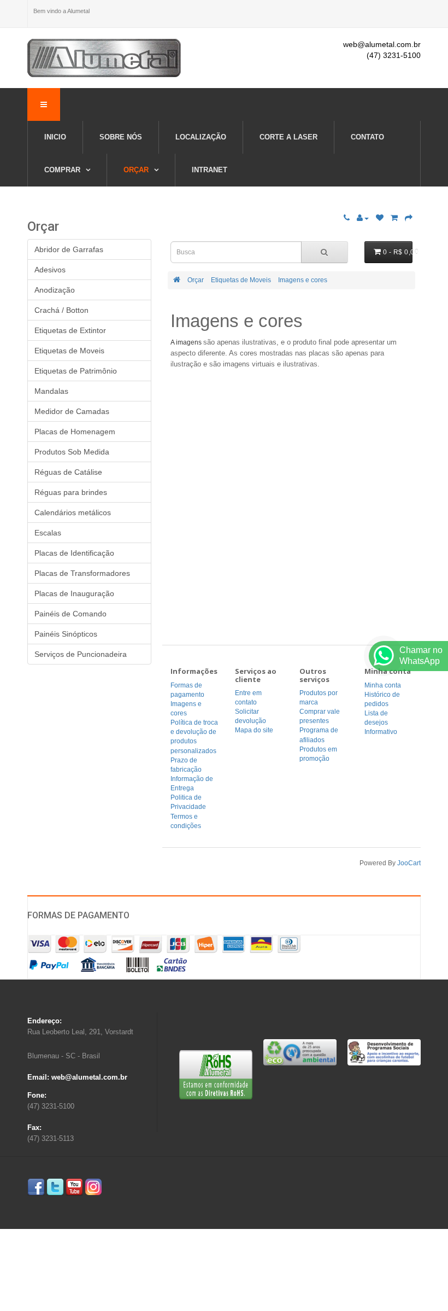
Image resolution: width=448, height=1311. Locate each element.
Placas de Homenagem (74, 431)
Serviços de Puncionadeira (80, 654)
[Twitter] (55, 1187)
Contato (367, 137)
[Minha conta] (363, 218)
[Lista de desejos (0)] (380, 218)
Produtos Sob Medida (71, 451)
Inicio (55, 137)
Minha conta (382, 685)
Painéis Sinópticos (65, 634)
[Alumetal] (104, 58)
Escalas (47, 532)
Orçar (137, 170)
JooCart (409, 863)
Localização (200, 137)
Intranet (209, 170)
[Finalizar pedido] (408, 218)
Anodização (54, 289)
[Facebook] (36, 1187)
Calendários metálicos (72, 512)
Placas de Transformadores (82, 573)
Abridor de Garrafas (68, 249)
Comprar (63, 170)
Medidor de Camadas (71, 411)
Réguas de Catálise (68, 472)
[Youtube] (74, 1187)
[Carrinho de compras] (394, 218)
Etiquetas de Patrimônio (75, 370)
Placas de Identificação (74, 553)
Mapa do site (254, 730)
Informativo (380, 732)
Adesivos (50, 269)
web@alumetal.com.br (382, 44)
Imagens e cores (302, 280)
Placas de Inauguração (74, 593)
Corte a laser (288, 137)
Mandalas (51, 391)
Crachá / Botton (61, 310)
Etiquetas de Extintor (70, 330)
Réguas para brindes (70, 492)
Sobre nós (120, 137)
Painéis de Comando (70, 613)
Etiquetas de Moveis (241, 280)
